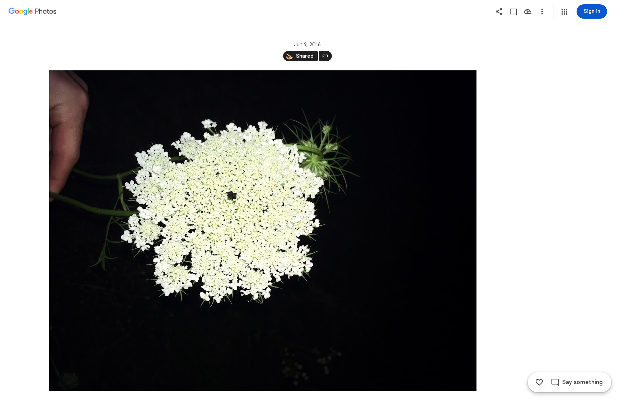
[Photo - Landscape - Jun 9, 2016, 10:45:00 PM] (262, 230)
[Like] (539, 382)
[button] (564, 12)
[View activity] (513, 11)
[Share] (499, 11)
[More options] (542, 11)
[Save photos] (528, 11)
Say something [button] (582, 382)
